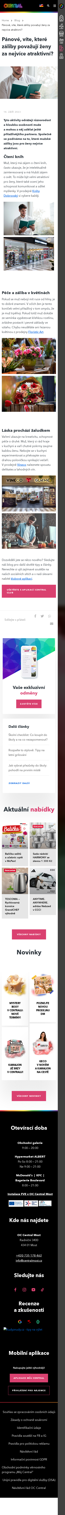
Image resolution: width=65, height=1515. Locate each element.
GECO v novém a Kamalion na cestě (43, 1067)
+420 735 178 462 (29, 1256)
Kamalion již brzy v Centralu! (15, 1068)
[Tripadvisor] (38, 1322)
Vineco (21, 465)
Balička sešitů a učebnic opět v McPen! (14, 857)
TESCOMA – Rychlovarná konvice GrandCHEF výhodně (12, 906)
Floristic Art (35, 332)
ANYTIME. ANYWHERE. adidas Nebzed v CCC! (42, 904)
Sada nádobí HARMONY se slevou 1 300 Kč (42, 857)
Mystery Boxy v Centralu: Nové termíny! (15, 1010)
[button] (29, 591)
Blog (17, 20)
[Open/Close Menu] (54, 6)
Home (5, 20)
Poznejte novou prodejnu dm (43, 1009)
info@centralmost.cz (29, 1261)
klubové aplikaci (21, 579)
